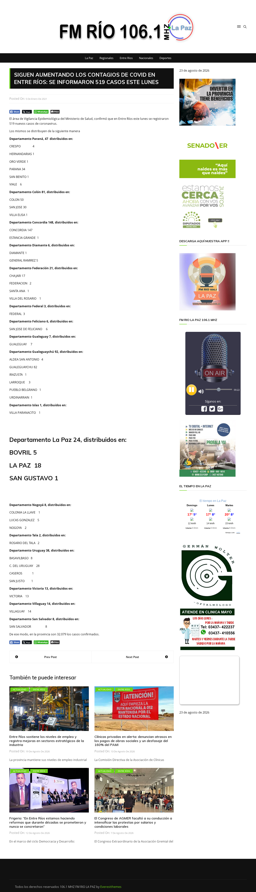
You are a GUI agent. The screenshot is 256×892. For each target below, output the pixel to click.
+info (238, 533)
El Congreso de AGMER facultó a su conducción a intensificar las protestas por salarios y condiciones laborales (133, 822)
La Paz (89, 58)
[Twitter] (212, 410)
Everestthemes (110, 887)
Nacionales (146, 58)
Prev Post (50, 657)
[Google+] (220, 410)
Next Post (132, 657)
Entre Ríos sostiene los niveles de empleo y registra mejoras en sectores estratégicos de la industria (46, 741)
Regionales (106, 58)
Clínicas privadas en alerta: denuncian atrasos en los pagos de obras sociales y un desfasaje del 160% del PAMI (133, 741)
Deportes (165, 58)
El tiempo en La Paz (213, 500)
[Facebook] (204, 410)
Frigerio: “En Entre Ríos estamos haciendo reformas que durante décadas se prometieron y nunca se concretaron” (47, 822)
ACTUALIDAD (19, 689)
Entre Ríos (126, 58)
